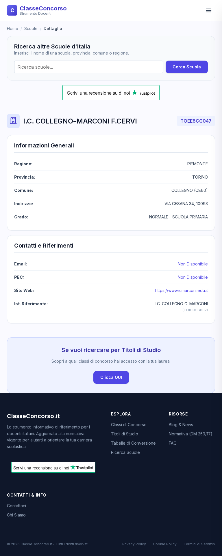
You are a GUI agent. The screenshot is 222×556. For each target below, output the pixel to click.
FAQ (173, 443)
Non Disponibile (193, 263)
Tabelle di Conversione (133, 443)
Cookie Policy (165, 544)
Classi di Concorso (129, 424)
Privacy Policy (134, 544)
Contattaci (16, 505)
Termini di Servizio (199, 544)
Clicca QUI (111, 377)
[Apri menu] (208, 10)
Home (12, 28)
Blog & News (181, 424)
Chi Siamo (16, 514)
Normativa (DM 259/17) (190, 433)
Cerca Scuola (187, 66)
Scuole (31, 28)
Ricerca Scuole (125, 452)
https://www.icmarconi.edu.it (181, 290)
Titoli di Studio (124, 433)
